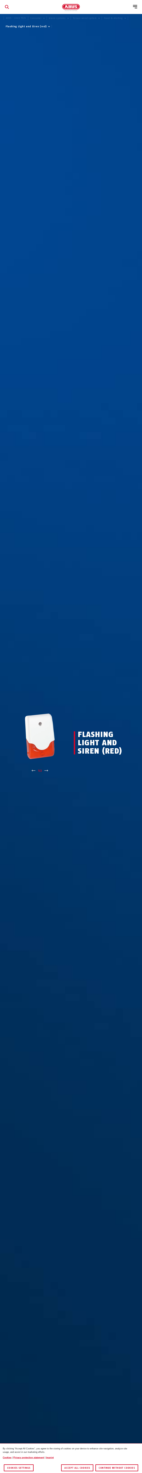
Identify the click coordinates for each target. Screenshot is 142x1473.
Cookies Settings (18, 1467)
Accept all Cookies (77, 1467)
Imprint (50, 1457)
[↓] (46, 770)
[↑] (34, 770)
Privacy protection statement (28, 1457)
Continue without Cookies (117, 1467)
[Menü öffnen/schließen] (135, 7)
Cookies (7, 1457)
